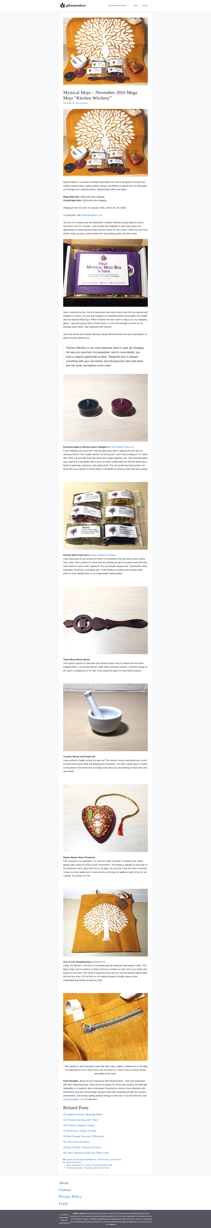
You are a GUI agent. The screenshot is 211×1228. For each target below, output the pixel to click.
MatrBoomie (100, 962)
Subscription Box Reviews (117, 5)
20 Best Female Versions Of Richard (83, 1136)
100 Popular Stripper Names (79, 1125)
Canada (69, 1160)
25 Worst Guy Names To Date (79, 1130)
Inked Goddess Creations (103, 555)
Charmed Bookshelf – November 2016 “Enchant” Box (88, 1168)
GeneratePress (64, 1223)
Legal (63, 1203)
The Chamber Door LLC (122, 447)
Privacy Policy (70, 1196)
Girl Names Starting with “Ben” (80, 1119)
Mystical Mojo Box (73, 1162)
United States (115, 1160)
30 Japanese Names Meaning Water (83, 1114)
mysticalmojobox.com (91, 215)
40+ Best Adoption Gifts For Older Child (86, 1152)
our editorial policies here (108, 1216)
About (136, 5)
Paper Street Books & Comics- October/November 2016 (89, 1165)
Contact (145, 5)
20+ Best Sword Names (76, 1141)
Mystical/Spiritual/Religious (85, 1160)
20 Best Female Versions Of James (82, 1147)
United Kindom (103, 1160)
